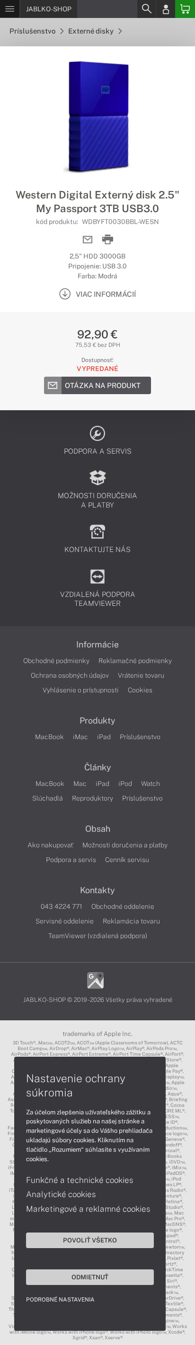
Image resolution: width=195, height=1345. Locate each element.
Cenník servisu (127, 859)
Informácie (97, 644)
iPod (125, 783)
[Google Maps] (95, 979)
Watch (150, 783)
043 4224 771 (61, 906)
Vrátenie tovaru (141, 675)
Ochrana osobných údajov (70, 675)
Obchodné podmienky (56, 660)
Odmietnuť (89, 1277)
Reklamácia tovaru (131, 921)
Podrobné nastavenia (60, 1299)
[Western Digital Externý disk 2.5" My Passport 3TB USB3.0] (97, 117)
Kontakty (97, 890)
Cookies (140, 690)
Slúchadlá (47, 798)
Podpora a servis (71, 859)
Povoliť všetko (90, 1240)
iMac (80, 737)
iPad (104, 737)
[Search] (146, 9)
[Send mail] (88, 240)
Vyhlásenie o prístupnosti (81, 690)
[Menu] (9, 9)
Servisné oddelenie (64, 921)
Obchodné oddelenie (122, 906)
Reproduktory (92, 798)
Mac (80, 783)
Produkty (97, 720)
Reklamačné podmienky (135, 660)
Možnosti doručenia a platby (125, 845)
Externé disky (91, 31)
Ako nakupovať (50, 845)
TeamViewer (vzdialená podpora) (97, 936)
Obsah (97, 829)
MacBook (49, 737)
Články (97, 767)
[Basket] (185, 9)
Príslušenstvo (33, 31)
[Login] (165, 9)
